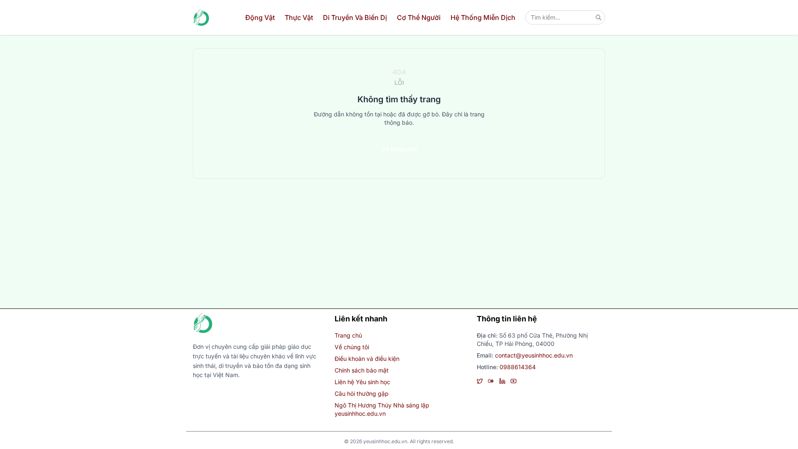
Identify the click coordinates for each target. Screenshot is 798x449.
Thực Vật (299, 17)
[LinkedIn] (502, 381)
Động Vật (260, 17)
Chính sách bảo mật (362, 370)
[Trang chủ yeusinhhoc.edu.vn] (201, 17)
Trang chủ (348, 335)
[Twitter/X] (480, 381)
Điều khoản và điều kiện (367, 358)
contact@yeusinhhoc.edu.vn (534, 355)
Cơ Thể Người (419, 17)
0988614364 (518, 366)
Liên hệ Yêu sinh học (362, 381)
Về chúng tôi (352, 346)
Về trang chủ (399, 149)
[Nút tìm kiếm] (598, 17)
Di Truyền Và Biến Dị (355, 17)
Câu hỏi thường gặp (362, 393)
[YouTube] (513, 381)
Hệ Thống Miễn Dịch (483, 17)
